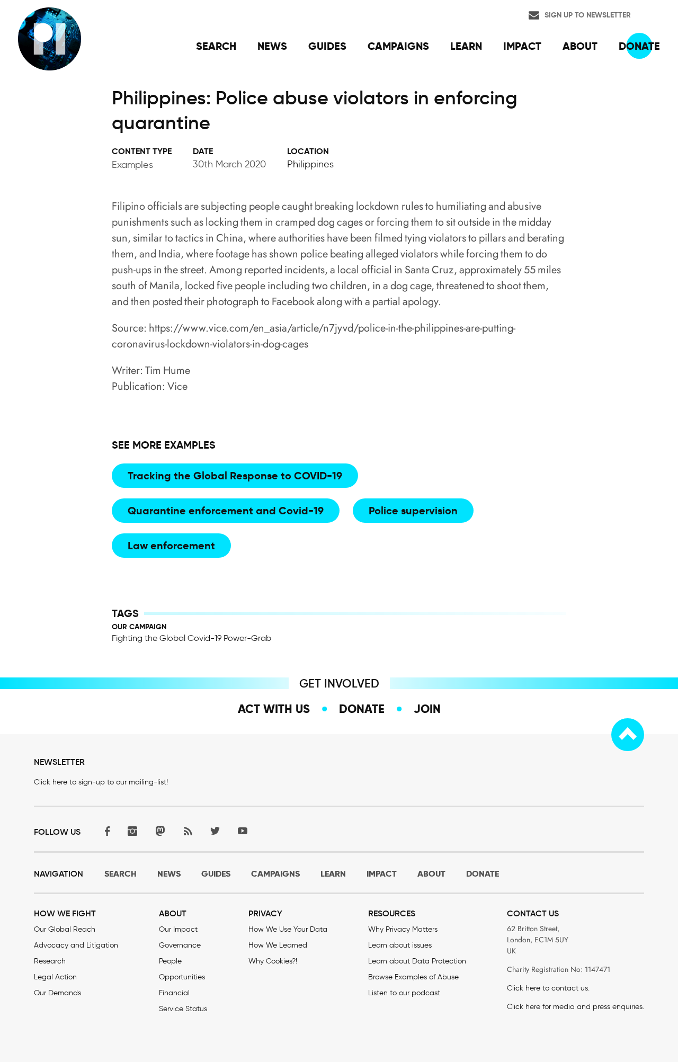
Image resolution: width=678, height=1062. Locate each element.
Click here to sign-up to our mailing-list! (101, 782)
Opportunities (182, 976)
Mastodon (160, 830)
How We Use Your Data (287, 929)
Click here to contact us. (548, 988)
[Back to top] (627, 734)
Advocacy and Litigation (76, 945)
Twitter (215, 830)
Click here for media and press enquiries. (575, 1006)
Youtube (242, 830)
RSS (187, 830)
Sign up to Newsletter (588, 15)
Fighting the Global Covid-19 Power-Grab (191, 638)
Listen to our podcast (404, 992)
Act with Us (274, 708)
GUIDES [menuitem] (327, 46)
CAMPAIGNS (275, 873)
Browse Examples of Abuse (413, 976)
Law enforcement (171, 545)
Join (427, 708)
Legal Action (55, 976)
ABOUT (431, 873)
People (170, 961)
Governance (180, 945)
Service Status (183, 1008)
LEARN (333, 873)
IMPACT (382, 873)
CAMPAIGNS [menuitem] (398, 46)
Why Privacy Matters (403, 929)
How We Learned (277, 945)
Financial (174, 992)
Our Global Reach (64, 929)
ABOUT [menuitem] (580, 46)
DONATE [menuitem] (639, 46)
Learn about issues (400, 945)
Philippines (310, 164)
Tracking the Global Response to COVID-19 (235, 476)
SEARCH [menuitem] (216, 46)
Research (50, 961)
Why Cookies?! (272, 961)
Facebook (105, 830)
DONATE (482, 873)
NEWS (169, 873)
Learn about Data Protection (417, 961)
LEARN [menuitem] (466, 46)
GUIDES (215, 873)
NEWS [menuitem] (272, 46)
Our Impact (178, 929)
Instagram (132, 830)
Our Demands (57, 992)
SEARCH (120, 873)
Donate (362, 708)
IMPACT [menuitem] (522, 46)
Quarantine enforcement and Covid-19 (226, 510)
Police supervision (413, 510)
